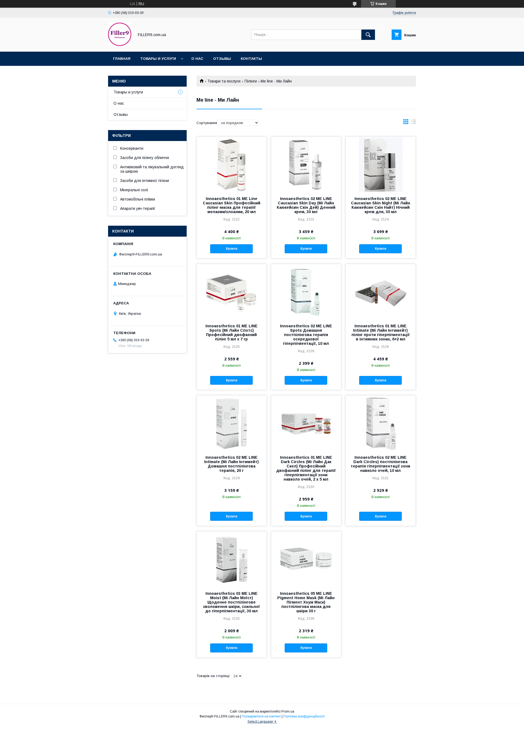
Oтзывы (222, 59)
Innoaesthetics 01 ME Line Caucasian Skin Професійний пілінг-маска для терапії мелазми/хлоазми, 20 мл (231, 205)
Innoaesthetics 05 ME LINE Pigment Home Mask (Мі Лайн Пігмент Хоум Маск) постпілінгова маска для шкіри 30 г (306, 602)
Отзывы (121, 114)
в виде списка (413, 123)
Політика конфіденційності (304, 716)
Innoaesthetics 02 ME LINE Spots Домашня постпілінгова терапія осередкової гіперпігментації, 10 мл (306, 335)
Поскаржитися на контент (261, 716)
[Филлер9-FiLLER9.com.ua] (119, 44)
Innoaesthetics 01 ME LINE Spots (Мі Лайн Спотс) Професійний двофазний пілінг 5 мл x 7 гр (232, 332)
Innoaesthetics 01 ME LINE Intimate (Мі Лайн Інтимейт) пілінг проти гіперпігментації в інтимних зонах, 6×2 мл (381, 332)
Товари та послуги (223, 81)
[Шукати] (368, 35)
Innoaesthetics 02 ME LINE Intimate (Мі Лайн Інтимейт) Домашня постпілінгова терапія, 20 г (231, 464)
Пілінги (251, 81)
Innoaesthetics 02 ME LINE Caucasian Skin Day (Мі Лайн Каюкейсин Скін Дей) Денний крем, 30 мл (306, 205)
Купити (231, 249)
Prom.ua (287, 711)
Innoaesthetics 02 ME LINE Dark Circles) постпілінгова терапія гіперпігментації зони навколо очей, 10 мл (380, 464)
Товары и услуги (158, 59)
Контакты (251, 59)
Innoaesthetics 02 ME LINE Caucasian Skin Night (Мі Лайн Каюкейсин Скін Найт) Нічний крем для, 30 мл (380, 205)
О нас (197, 59)
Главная (121, 59)
